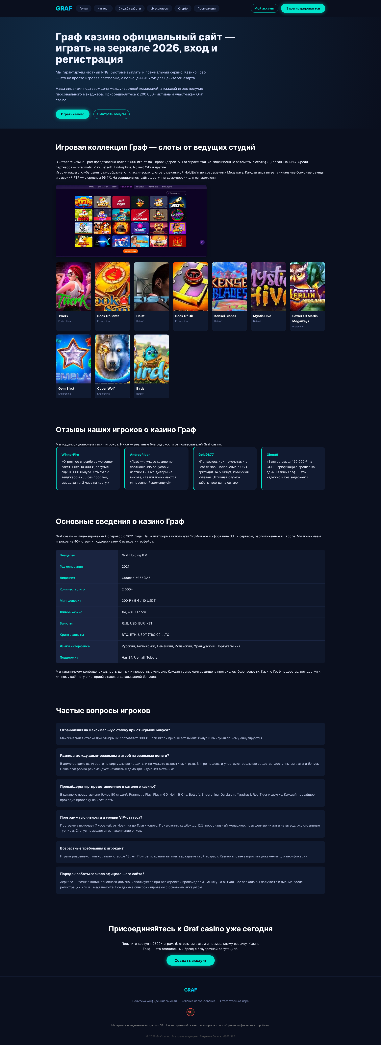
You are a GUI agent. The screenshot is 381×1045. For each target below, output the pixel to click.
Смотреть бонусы (111, 114)
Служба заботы (130, 8)
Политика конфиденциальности (154, 1001)
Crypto (183, 8)
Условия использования (198, 1001)
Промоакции (206, 8)
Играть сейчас (72, 114)
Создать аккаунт (190, 960)
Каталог (103, 8)
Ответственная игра (234, 1001)
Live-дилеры (159, 8)
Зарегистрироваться (303, 8)
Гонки (84, 8)
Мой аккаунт (264, 8)
